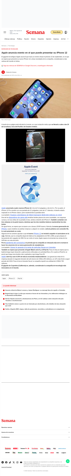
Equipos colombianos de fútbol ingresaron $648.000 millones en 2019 (36, 215)
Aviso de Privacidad (8, 467)
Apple (3, 208)
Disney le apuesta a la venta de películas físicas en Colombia (33, 247)
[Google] (2, 462)
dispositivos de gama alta (18, 217)
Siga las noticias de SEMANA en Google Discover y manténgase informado (28, 65)
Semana (3, 45)
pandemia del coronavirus (15, 243)
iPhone (4, 229)
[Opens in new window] (6, 462)
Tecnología (11, 45)
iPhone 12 (37, 233)
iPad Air (20, 278)
